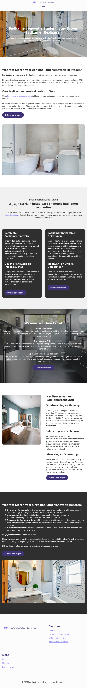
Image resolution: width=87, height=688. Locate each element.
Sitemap (5, 663)
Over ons (6, 659)
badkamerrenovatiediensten (19, 96)
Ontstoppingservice (57, 638)
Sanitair (52, 630)
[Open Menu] (43, 8)
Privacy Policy (8, 667)
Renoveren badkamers (58, 641)
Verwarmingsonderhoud (59, 634)
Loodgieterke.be (12, 215)
